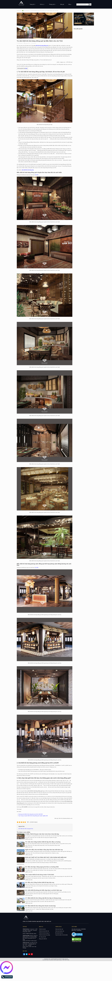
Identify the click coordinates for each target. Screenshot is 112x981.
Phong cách (52, 4)
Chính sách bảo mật (59, 929)
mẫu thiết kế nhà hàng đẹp (28, 169)
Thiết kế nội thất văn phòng (44, 934)
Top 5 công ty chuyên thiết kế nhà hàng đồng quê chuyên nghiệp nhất (33, 815)
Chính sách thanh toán (59, 931)
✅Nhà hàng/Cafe (26, 10)
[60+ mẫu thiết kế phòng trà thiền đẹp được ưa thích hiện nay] (21, 895)
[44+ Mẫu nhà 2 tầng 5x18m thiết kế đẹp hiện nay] (21, 887)
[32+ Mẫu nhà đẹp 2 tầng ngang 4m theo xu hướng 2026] (21, 871)
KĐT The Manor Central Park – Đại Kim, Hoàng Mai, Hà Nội (30, 930)
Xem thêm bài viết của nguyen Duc (25, 828)
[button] (7, 976)
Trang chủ (32, 4)
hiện (26, 68)
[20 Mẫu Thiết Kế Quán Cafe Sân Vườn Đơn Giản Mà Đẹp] (21, 838)
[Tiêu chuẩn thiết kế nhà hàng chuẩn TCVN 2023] (21, 879)
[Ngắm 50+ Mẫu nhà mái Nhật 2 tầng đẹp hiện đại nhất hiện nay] (21, 854)
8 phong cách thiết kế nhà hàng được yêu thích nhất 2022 (30, 814)
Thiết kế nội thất (42, 929)
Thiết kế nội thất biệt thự (44, 931)
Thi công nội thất (42, 936)
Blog (70, 4)
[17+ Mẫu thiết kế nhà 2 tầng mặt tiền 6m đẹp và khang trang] (21, 902)
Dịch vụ (42, 4)
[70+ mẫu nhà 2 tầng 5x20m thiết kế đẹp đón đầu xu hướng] (21, 846)
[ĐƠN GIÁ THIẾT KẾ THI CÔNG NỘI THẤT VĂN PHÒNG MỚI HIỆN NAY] (21, 862)
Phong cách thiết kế (43, 938)
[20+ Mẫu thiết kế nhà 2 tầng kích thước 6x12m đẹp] (21, 910)
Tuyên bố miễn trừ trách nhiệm (61, 934)
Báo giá (62, 4)
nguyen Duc (27, 43)
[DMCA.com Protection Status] (76, 942)
